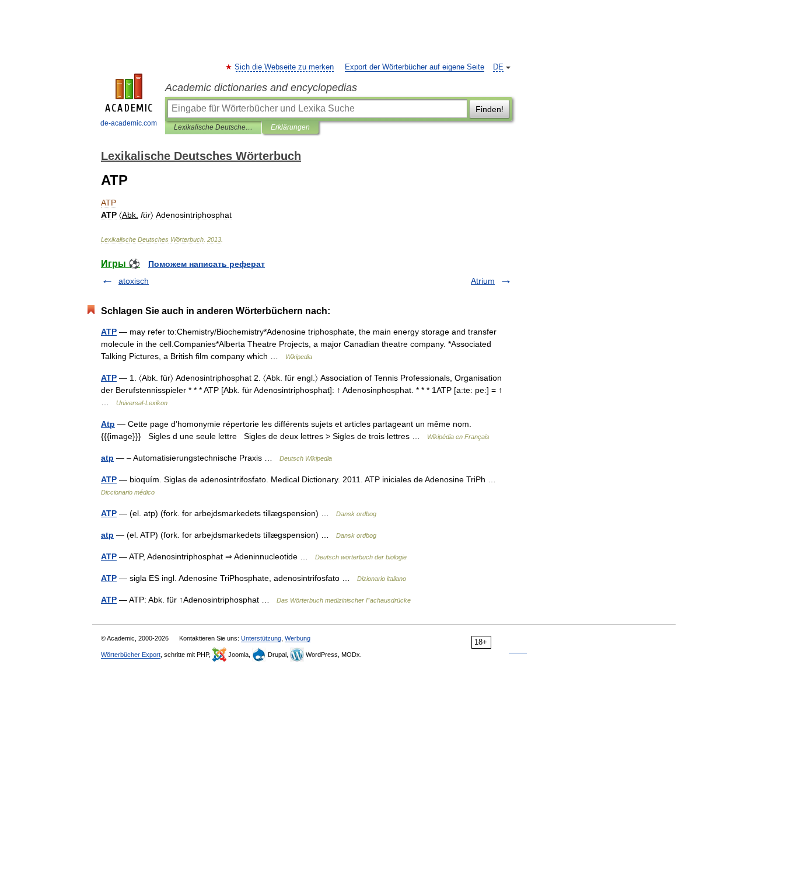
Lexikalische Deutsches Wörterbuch (213, 127)
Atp (108, 424)
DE (498, 67)
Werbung (297, 638)
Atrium (483, 281)
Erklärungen (290, 127)
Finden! (490, 109)
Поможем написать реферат (206, 264)
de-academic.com (128, 123)
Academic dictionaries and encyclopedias (261, 87)
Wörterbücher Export (130, 654)
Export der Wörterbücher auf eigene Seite (414, 67)
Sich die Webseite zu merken (285, 67)
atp (107, 457)
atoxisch (133, 281)
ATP (109, 331)
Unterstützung (261, 638)
